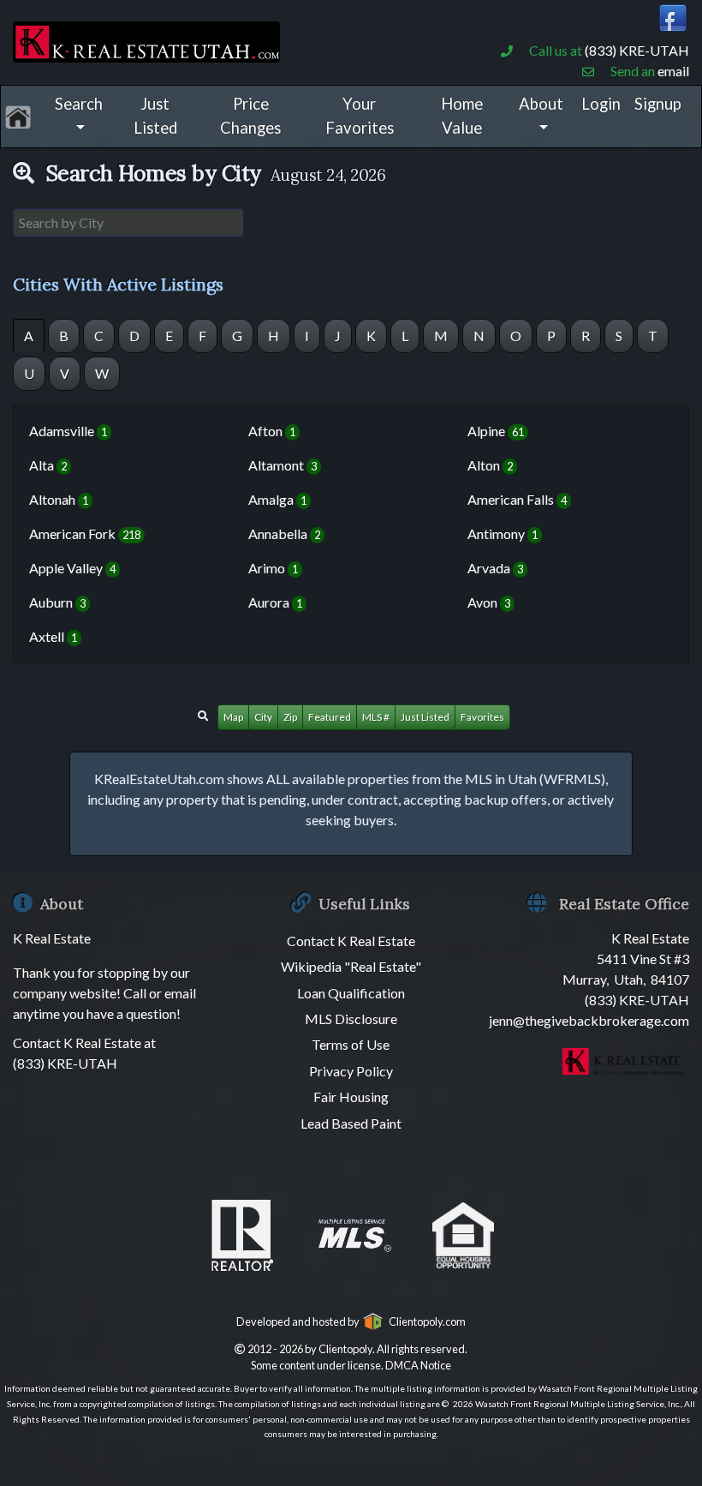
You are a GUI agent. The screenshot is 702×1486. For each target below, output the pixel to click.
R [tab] (585, 335)
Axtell (53, 636)
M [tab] (441, 335)
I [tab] (307, 335)
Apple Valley (72, 568)
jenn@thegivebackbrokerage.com (589, 1020)
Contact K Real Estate (351, 940)
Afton (271, 430)
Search (79, 103)
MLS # (376, 716)
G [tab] (237, 335)
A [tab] (28, 335)
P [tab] (551, 335)
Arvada (495, 568)
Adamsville (68, 430)
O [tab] (515, 335)
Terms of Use (351, 1044)
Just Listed (155, 115)
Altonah (58, 499)
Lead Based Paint (351, 1123)
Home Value (462, 115)
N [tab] (479, 335)
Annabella (284, 533)
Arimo (273, 568)
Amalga (277, 499)
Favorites (482, 716)
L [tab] (405, 335)
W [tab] (102, 373)
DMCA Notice (418, 1365)
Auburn (57, 602)
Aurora (275, 602)
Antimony (502, 533)
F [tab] (202, 335)
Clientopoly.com (425, 1321)
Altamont (282, 465)
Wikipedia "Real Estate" (351, 966)
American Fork (84, 533)
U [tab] (29, 373)
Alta (48, 465)
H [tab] (273, 335)
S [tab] (619, 335)
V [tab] (64, 373)
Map (233, 716)
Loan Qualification (351, 993)
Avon (488, 602)
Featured (329, 716)
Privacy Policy (351, 1071)
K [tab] (371, 335)
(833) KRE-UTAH (637, 50)
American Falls (517, 499)
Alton (490, 465)
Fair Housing (351, 1096)
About (541, 103)
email (673, 71)
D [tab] (134, 335)
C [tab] (99, 335)
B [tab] (63, 335)
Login (601, 103)
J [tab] (338, 335)
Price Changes (250, 115)
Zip (290, 716)
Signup (657, 103)
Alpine (495, 430)
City (263, 716)
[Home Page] (146, 39)
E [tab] (169, 335)
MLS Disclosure (351, 1018)
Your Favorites (359, 115)
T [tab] (652, 335)
